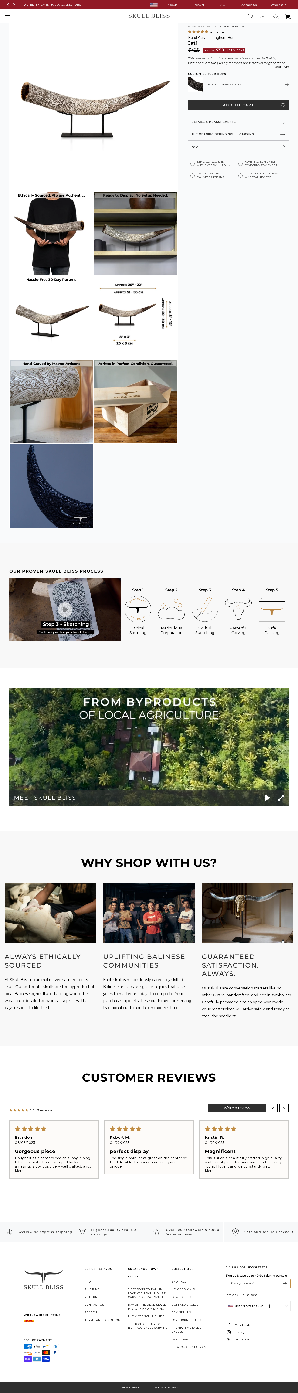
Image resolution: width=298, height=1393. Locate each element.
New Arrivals (183, 1289)
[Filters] (273, 1108)
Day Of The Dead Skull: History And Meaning (147, 1306)
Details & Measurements (214, 122)
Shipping (92, 1289)
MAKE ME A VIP (285, 1283)
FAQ (222, 5)
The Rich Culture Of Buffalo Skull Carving (148, 1326)
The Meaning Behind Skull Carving (223, 134)
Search (91, 1312)
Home (192, 26)
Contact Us (248, 5)
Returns (92, 1297)
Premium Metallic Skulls (187, 1329)
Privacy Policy (129, 1387)
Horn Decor (206, 26)
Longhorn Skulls (186, 1320)
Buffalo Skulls (185, 1304)
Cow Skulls (181, 1297)
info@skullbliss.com (241, 1295)
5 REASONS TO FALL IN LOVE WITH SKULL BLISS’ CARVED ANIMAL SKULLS (147, 1293)
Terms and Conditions (103, 1320)
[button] (198, 31)
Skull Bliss (171, 1387)
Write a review (237, 1108)
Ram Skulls (181, 1312)
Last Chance (182, 1339)
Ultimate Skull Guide (146, 1316)
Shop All (179, 1281)
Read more (281, 66)
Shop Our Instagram (189, 1347)
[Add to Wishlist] (283, 105)
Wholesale (278, 5)
